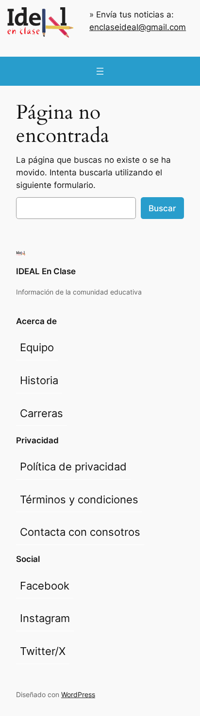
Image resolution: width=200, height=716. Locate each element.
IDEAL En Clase (46, 271)
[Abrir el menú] (100, 71)
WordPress (78, 694)
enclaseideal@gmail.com (137, 27)
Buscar (162, 208)
